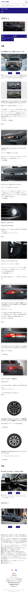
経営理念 (14, 573)
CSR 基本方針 (14, 575)
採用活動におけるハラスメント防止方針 (14, 580)
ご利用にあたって (14, 586)
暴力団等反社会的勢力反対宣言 (14, 582)
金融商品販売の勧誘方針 (14, 584)
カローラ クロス (4, 9)
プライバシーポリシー (14, 577)
